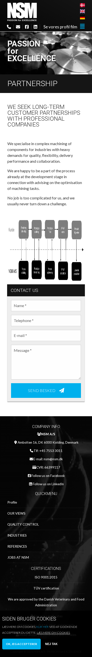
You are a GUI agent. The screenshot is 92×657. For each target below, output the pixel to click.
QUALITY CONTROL (23, 524)
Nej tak (51, 644)
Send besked (41, 390)
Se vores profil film (60, 26)
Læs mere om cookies (53, 632)
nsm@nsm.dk (53, 459)
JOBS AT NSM (18, 557)
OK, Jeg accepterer (21, 644)
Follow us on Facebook (48, 476)
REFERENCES (17, 546)
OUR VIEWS (16, 513)
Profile (12, 502)
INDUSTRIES (17, 535)
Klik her (42, 627)
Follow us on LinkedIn (48, 484)
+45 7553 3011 (51, 451)
